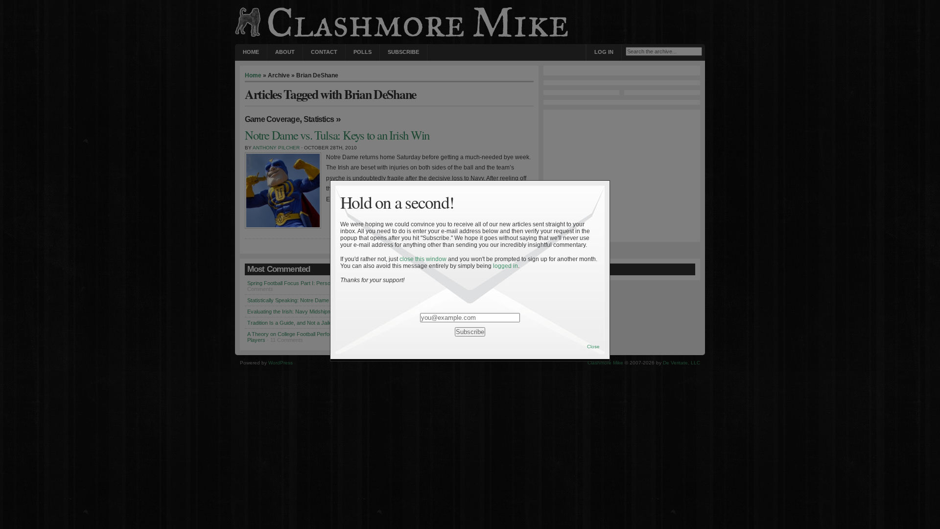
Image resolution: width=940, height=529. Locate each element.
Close (593, 346)
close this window (423, 259)
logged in (505, 266)
